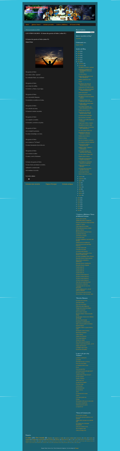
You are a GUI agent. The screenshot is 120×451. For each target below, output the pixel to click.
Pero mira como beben (81, 304)
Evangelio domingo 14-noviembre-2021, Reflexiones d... (86, 128)
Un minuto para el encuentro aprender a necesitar (85, 169)
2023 (79, 57)
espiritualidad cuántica (57, 442)
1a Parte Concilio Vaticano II (82, 280)
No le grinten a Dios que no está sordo (84, 401)
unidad (77, 442)
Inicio (27, 24)
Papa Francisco (65, 439)
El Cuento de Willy (75, 24)
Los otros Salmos (83, 74)
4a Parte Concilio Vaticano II (82, 274)
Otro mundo (39, 438)
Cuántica (76, 439)
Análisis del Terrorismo (81, 345)
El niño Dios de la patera (81, 349)
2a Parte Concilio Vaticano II (82, 278)
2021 (79, 61)
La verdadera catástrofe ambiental (86, 142)
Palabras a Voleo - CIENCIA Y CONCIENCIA (85, 148)
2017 (79, 204)
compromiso (79, 438)
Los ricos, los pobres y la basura (86, 140)
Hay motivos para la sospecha (83, 342)
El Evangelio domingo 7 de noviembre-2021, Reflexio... (85, 151)
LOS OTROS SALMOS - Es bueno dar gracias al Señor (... (86, 107)
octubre (80, 176)
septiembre (81, 178)
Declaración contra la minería (82, 330)
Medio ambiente (49, 439)
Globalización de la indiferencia (83, 242)
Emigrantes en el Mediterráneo (83, 321)
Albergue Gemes (47, 441)
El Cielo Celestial (80, 376)
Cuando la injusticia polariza (85, 94)
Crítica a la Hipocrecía (81, 430)
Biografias (50, 438)
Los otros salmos (81, 441)
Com (71, 439)
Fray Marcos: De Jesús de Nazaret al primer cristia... (85, 113)
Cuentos (91, 438)
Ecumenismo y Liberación (82, 284)
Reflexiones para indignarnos (82, 306)
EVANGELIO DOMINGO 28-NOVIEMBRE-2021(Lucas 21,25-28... (85, 71)
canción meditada (70, 438)
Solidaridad (39, 442)
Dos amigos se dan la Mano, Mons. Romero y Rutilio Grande (84, 254)
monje (70, 442)
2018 (79, 202)
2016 (79, 206)
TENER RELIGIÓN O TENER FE (83, 220)
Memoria (91, 439)
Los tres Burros (79, 389)
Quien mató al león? (83, 92)
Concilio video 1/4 (80, 272)
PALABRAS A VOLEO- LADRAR (86, 67)
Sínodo (80, 81)
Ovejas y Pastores (80, 378)
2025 (79, 53)
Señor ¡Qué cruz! (80, 380)
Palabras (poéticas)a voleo (85, 79)
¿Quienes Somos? (36, 24)
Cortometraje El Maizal (84, 172)
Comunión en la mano (81, 249)
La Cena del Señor (80, 237)
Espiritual (28, 439)
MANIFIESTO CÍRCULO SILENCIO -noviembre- (84, 133)
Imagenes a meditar (59, 438)
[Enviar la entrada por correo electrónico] (29, 178)
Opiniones (57, 439)
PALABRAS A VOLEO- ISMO (85, 125)
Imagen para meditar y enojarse (86, 123)
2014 (79, 210)
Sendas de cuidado (80, 340)
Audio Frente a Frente (56, 441)
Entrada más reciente (33, 184)
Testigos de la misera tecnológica (83, 308)
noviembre (81, 65)
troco (74, 442)
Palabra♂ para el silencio (30, 442)
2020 (79, 197)
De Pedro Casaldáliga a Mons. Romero (85, 256)
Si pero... (78, 395)
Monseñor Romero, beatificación (83, 263)
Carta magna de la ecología (82, 226)
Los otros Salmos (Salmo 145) (85, 154)
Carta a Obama (79, 334)
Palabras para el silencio (84, 110)
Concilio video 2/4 (80, 270)
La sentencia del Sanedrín (82, 251)
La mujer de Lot (79, 406)
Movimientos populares (81, 332)
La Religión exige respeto (81, 347)
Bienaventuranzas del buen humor (83, 231)
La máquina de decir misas (82, 365)
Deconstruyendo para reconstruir (83, 292)
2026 (79, 51)
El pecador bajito (79, 384)
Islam (63, 441)
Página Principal (51, 184)
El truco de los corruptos (81, 311)
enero (80, 195)
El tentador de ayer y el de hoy (83, 361)
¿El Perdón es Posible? (81, 235)
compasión (44, 442)
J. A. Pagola (68, 441)
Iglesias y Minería (80, 230)
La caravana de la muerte (82, 393)
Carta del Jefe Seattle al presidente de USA (84, 145)
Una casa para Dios (80, 369)
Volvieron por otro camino (82, 404)
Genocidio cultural (80, 302)
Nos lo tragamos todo (81, 428)
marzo (80, 191)
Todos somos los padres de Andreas (84, 323)
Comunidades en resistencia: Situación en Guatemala (85, 162)
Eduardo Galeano (80, 325)
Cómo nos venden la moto (82, 426)
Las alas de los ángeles (81, 382)
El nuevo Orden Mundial (81, 320)
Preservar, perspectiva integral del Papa (85, 222)
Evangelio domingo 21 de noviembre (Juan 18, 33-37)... (86, 100)
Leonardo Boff (41, 439)
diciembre (81, 63)
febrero (80, 193)
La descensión (79, 386)
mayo (80, 187)
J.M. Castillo (74, 441)
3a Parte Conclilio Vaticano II (82, 276)
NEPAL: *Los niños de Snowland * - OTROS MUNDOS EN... (86, 90)
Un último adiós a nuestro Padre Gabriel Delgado (86, 104)
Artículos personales (48, 24)
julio (80, 182)
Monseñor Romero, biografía (82, 265)
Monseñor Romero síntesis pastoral (84, 258)
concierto (50, 442)
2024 (79, 55)
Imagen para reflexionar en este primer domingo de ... (86, 77)
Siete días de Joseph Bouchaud (83, 282)
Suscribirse (78, 38)
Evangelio (34, 439)
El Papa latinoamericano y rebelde (83, 228)
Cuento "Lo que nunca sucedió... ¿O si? (85, 343)
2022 (79, 59)
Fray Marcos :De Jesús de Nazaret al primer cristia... (85, 84)
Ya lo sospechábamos (81, 338)
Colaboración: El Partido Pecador (86, 87)
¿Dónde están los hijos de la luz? (83, 374)
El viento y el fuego (80, 372)
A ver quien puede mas (81, 397)
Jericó (77, 391)
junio (80, 184)
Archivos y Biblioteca (61, 24)
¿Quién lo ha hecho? (80, 310)
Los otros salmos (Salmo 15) (85, 130)
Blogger (77, 448)
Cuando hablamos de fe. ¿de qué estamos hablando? (83, 289)
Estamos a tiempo (83, 138)
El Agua (77, 399)
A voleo (28, 438)
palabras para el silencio (31, 441)
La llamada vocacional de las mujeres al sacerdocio (85, 159)
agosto (80, 180)
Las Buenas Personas (81, 233)
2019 (79, 200)
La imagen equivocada (81, 247)
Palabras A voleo (90, 441)
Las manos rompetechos (81, 403)
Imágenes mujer (83, 439)
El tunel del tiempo (80, 388)
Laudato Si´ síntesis (80, 224)
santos (40, 441)
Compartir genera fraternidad (85, 115)
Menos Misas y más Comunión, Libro (84, 294)
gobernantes (65, 442)
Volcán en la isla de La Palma (85, 174)
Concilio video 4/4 (80, 267)
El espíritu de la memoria (81, 300)
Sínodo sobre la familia (81, 218)
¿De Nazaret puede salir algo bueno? (84, 371)
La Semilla (78, 359)
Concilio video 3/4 (80, 269)
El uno (77, 367)
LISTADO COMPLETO (81, 357)
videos (85, 438)
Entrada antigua (67, 184)
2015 (79, 208)
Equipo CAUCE (79, 44)
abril (80, 189)
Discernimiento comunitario (85, 117)
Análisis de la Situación (81, 336)
